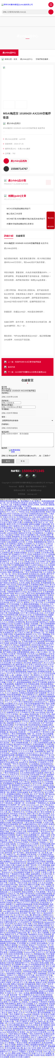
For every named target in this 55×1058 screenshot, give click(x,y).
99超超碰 (12, 640)
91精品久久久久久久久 (33, 785)
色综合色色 (41, 590)
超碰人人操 (34, 652)
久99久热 (32, 959)
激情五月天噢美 (28, 617)
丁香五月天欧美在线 (19, 764)
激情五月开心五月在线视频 (17, 524)
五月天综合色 (11, 649)
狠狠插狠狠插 (20, 672)
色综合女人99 (43, 670)
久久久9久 (44, 563)
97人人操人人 (11, 512)
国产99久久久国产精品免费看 (20, 897)
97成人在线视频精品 (13, 721)
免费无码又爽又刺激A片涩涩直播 (19, 1055)
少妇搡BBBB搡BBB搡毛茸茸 (19, 819)
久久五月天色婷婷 (45, 883)
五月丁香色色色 (6, 803)
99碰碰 (41, 750)
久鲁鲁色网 (45, 524)
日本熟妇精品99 (19, 780)
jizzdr (20, 704)
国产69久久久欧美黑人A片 (40, 1032)
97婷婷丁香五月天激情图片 (24, 535)
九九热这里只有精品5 (29, 689)
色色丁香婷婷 (34, 1023)
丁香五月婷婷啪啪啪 (18, 734)
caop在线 (27, 1014)
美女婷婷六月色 (40, 876)
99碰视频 (11, 588)
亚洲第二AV (24, 1032)
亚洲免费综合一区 (31, 890)
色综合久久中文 (25, 615)
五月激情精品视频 (36, 585)
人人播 (7, 551)
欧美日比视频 (17, 508)
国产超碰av (14, 869)
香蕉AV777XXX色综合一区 (39, 945)
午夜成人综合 (23, 512)
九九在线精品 (33, 764)
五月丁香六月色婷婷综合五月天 (12, 950)
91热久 (9, 691)
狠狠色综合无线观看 (13, 659)
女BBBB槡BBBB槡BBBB (24, 821)
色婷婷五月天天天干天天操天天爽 (23, 750)
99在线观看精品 (46, 684)
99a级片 (19, 835)
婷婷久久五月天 (6, 915)
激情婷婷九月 (17, 785)
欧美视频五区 (8, 633)
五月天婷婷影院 (26, 558)
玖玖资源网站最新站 (11, 570)
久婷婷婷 (25, 851)
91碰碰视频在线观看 (34, 576)
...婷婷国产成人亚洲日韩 (14, 618)
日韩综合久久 (35, 1036)
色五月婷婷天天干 (35, 592)
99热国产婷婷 (8, 593)
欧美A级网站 (29, 799)
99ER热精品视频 (29, 972)
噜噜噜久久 (10, 904)
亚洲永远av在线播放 (18, 997)
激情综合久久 (33, 567)
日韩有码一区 (37, 1014)
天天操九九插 (48, 823)
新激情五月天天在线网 (38, 769)
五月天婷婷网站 (29, 1005)
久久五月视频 (8, 576)
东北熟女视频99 (33, 830)
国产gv (47, 1045)
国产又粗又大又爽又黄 (23, 633)
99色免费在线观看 (37, 512)
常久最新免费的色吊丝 (25, 911)
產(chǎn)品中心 (9, 52)
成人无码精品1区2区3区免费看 (36, 986)
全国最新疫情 (19, 634)
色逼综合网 (46, 736)
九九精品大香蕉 (35, 696)
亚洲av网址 (14, 636)
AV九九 (7, 958)
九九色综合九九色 (31, 727)
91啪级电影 (28, 522)
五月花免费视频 (47, 537)
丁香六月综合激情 (38, 601)
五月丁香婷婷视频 (7, 849)
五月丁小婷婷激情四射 (36, 787)
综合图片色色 (39, 1055)
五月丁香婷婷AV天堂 (45, 688)
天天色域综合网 (47, 553)
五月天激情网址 (39, 871)
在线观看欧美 (40, 752)
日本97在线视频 (31, 991)
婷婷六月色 (16, 918)
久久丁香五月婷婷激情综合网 (40, 743)
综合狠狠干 (18, 624)
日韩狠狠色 (41, 958)
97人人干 (8, 702)
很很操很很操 (5, 858)
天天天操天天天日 (10, 878)
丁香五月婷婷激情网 (36, 1041)
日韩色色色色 (42, 815)
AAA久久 (32, 579)
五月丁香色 (4, 677)
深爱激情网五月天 (28, 650)
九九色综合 (44, 604)
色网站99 (29, 629)
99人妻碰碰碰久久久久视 (24, 720)
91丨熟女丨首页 (43, 835)
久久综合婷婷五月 (24, 922)
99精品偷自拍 (17, 823)
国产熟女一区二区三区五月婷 (16, 959)
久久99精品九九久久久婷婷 (27, 844)
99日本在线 (35, 645)
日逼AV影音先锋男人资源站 (43, 570)
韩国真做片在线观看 (40, 1029)
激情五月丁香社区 (30, 670)
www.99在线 (40, 712)
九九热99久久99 (47, 839)
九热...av (3, 1053)
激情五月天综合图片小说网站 (21, 876)
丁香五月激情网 (30, 508)
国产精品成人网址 (23, 718)
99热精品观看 (33, 684)
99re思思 (27, 663)
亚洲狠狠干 (45, 1023)
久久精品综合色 (22, 766)
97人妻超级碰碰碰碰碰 (22, 682)
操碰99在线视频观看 (24, 904)
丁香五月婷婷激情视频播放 (33, 746)
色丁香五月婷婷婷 (44, 812)
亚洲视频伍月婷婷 (27, 938)
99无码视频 (11, 943)
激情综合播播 (34, 524)
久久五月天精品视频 (28, 778)
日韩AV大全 (44, 519)
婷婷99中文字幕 (24, 533)
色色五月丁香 (13, 894)
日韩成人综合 (29, 562)
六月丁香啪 (14, 1041)
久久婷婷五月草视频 (46, 856)
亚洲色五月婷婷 (20, 968)
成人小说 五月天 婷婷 (32, 1048)
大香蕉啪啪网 (8, 684)
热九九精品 (42, 910)
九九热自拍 (32, 728)
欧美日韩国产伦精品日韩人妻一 (18, 933)
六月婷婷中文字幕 (27, 712)
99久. (24, 700)
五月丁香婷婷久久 (7, 826)
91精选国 (6, 764)
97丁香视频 (9, 1043)
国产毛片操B (18, 853)
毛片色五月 (19, 849)
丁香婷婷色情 (13, 938)
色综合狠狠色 (42, 943)
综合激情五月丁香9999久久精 (42, 732)
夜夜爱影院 (41, 1005)
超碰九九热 (35, 839)
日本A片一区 (8, 968)
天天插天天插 (8, 1021)
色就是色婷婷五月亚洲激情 (39, 656)
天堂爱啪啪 (41, 901)
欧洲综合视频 (8, 656)
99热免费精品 (10, 1004)
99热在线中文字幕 (17, 606)
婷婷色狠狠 (18, 796)
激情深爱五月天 (21, 665)
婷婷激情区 (7, 768)
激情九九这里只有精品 (42, 668)
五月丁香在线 (45, 828)
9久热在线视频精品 (33, 606)
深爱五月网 (12, 986)
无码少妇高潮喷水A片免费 (29, 885)
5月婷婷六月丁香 (17, 895)
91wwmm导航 (29, 952)
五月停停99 (38, 569)
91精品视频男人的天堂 (15, 542)
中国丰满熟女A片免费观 (17, 1034)
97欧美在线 (31, 855)
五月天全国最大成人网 (14, 1048)
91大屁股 (34, 741)
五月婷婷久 (4, 734)
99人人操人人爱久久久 (33, 886)
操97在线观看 (40, 693)
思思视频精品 (8, 783)
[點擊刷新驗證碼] (14, 451)
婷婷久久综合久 (26, 979)
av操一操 (37, 979)
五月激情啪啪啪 (17, 565)
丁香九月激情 (40, 911)
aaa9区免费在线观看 (43, 894)
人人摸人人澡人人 (27, 760)
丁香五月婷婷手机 (35, 1034)
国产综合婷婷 (44, 814)
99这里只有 (29, 657)
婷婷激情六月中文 (39, 940)
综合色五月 (38, 847)
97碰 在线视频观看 (35, 547)
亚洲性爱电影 (38, 744)
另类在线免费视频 (13, 695)
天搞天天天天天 (9, 517)
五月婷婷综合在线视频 (44, 760)
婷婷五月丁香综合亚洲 (34, 540)
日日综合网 (7, 546)
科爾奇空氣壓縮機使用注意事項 (20, 224)
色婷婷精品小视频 (13, 974)
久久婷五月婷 (46, 874)
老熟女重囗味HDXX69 (19, 643)
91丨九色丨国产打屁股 (17, 828)
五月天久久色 (45, 714)
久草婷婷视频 (8, 910)
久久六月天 (16, 617)
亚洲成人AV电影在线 (16, 622)
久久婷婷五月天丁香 (18, 1018)
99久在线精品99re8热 (9, 885)
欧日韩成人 (43, 826)
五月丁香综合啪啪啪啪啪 (20, 899)
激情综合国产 (37, 663)
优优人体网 (49, 704)
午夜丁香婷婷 (45, 885)
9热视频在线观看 (37, 1045)
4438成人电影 (5, 572)
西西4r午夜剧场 (11, 945)
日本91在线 (14, 558)
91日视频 (46, 918)
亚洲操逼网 (42, 1009)
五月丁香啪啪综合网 (13, 531)
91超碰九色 (20, 865)
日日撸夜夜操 (29, 984)
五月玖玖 (25, 721)
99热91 (29, 705)
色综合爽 (6, 984)
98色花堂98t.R (44, 950)
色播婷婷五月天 (21, 684)
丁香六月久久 (8, 940)
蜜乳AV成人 (37, 915)
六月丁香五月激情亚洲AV (23, 702)
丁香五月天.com (28, 531)
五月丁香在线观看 (39, 707)
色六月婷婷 (31, 943)
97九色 (43, 775)
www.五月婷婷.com (7, 766)
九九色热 (43, 538)
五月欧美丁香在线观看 (17, 654)
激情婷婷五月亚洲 (34, 863)
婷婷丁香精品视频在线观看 (25, 901)
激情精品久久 (40, 657)
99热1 (20, 986)
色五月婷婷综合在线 (38, 851)
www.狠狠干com (26, 966)
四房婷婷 (3, 597)
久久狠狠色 (48, 533)
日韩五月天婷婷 (42, 849)
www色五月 (23, 762)
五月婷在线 (28, 627)
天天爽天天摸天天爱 (24, 588)
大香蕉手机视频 (41, 799)
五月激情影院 (23, 878)
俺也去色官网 (23, 947)
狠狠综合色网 (5, 823)
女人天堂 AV (18, 915)
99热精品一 (23, 1007)
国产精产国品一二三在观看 (43, 949)
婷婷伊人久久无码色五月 (43, 675)
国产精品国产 (44, 837)
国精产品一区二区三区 (9, 757)
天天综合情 (24, 775)
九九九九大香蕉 (31, 1025)
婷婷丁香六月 (32, 814)
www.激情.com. (9, 911)
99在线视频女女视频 (22, 872)
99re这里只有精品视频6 (32, 791)
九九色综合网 (37, 927)
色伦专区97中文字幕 (44, 975)
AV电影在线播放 (20, 553)
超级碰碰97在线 (17, 540)
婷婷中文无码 (10, 609)
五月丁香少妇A (37, 1016)
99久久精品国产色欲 (24, 871)
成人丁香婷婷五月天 (16, 812)
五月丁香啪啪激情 (17, 629)
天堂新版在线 (9, 1030)
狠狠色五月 (9, 934)
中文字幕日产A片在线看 (25, 879)
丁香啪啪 (23, 1041)
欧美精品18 (33, 574)
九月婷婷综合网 (6, 553)
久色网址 (49, 595)
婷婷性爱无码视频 (14, 679)
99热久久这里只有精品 (34, 565)
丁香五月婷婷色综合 (11, 773)
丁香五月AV (29, 593)
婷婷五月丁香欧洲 (43, 531)
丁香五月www (44, 831)
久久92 (40, 846)
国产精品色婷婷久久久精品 (15, 1039)
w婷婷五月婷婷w (32, 640)
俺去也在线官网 (32, 622)
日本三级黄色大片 (15, 526)
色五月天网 (36, 783)
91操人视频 (24, 636)
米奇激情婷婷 (46, 583)
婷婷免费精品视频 (42, 593)
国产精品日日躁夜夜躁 (9, 824)
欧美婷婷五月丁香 (22, 625)
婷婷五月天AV (32, 906)
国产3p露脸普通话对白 (28, 824)
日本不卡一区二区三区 (15, 817)
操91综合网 (22, 547)
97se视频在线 (22, 608)
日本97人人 (40, 952)
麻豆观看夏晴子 (34, 1043)
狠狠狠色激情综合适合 (9, 538)
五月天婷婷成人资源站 (14, 544)
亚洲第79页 (35, 537)
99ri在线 (8, 617)
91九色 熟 (14, 927)
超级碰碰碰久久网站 (42, 629)
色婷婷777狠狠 (36, 625)
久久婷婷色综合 (34, 736)
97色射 (9, 682)
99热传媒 (32, 578)
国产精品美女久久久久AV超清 (36, 560)
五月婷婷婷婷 (27, 659)
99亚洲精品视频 (36, 766)
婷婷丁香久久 (21, 647)
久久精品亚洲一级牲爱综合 (40, 833)
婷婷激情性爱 (16, 958)
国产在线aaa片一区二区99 (43, 705)
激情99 (11, 549)
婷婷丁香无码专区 (27, 894)
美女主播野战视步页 (8, 922)
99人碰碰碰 (21, 855)
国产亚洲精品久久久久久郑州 (20, 554)
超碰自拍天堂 (25, 1020)
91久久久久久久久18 (19, 776)
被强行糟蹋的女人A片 (41, 588)
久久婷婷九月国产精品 (44, 551)
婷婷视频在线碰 (40, 581)
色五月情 (37, 659)
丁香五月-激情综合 (40, 981)
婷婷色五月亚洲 (6, 727)
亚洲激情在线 (8, 620)
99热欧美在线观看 (47, 718)
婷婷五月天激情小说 (13, 641)
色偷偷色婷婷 (18, 1029)
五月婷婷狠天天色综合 (14, 888)
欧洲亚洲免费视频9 (41, 904)
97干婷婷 (3, 554)
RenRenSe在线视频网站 (35, 1030)
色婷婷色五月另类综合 (37, 956)
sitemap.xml (32, 494)
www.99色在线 (8, 847)
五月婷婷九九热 (16, 521)
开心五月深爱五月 (44, 748)
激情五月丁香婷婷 (25, 668)
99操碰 (7, 926)
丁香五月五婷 (21, 883)
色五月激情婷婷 (6, 720)
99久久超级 (26, 974)
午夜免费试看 (11, 947)
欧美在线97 (47, 611)
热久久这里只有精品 (46, 824)
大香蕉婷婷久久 (21, 833)
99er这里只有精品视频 (40, 963)
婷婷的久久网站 (23, 1045)
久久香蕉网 (9, 821)
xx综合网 (13, 753)
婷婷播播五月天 (21, 755)
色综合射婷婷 (22, 574)
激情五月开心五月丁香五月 (27, 1046)
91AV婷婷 (4, 640)
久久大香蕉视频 (43, 865)
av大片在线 (47, 791)
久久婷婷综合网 (46, 878)
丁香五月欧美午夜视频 (33, 823)
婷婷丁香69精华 (21, 910)
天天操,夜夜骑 (39, 892)
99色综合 (44, 830)
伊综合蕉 (27, 1029)
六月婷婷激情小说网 (20, 515)
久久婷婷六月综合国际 (42, 897)
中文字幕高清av (19, 691)
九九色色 (12, 668)
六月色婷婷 (32, 647)
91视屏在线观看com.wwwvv (42, 801)
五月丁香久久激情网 (40, 933)
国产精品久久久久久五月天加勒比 (18, 949)
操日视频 (41, 959)
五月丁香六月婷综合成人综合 (32, 613)
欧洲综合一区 (39, 966)
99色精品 (45, 620)
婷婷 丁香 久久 (9, 871)
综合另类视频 (27, 569)
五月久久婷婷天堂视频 (44, 989)
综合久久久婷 (8, 711)
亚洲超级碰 (26, 638)
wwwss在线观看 (6, 638)
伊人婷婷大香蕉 (14, 1053)
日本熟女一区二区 (41, 633)
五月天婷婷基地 (21, 549)
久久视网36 (33, 1002)
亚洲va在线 (41, 1039)
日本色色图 (34, 775)
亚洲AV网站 (23, 599)
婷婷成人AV (4, 556)
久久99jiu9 (41, 867)
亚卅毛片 (6, 759)
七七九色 (11, 647)
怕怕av (15, 645)
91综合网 (17, 998)
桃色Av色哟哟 (27, 892)
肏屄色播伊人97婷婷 (20, 769)
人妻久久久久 (37, 673)
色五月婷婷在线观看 (14, 590)
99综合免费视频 (29, 835)
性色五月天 (14, 775)
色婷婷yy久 (43, 622)
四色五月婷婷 (5, 991)
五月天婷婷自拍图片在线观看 (31, 773)
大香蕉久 (30, 700)
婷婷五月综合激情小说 (9, 762)
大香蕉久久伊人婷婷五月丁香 (22, 556)
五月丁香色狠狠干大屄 (39, 1000)
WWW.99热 (42, 972)
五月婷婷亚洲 (15, 677)
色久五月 (33, 636)
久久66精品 (45, 988)
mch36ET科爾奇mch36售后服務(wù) (30, 372)
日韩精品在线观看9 (26, 693)
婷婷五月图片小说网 (13, 569)
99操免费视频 (13, 613)
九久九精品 (47, 572)
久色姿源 (11, 883)
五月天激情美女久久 (30, 695)
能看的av (42, 695)
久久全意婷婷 (30, 817)
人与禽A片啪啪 (29, 908)
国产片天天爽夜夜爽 (37, 643)
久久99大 (34, 810)
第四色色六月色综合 (18, 814)
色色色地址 (19, 826)
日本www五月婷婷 (21, 842)
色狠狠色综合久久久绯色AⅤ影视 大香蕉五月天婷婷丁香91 (23, 730)
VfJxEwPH (9, 924)
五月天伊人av (32, 654)
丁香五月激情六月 (15, 1014)
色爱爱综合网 (32, 691)
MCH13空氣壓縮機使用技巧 (18, 209)
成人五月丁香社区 (37, 794)
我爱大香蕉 (8, 634)
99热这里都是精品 (31, 837)
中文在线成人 (20, 576)
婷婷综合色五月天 (23, 707)
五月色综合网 (44, 844)
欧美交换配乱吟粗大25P (29, 563)
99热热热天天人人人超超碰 (43, 554)
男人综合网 (40, 535)
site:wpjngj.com (25, 927)
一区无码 (3, 519)
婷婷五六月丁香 (6, 998)
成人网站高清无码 (18, 759)
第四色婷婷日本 (46, 764)
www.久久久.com (17, 551)
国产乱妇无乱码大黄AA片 (35, 618)
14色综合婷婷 (11, 533)
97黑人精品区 (25, 931)
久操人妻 (28, 915)
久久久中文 (28, 807)
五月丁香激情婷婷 (12, 1020)
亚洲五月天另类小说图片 (20, 1057)
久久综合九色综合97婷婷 (18, 1023)
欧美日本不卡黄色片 (20, 696)
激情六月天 (18, 799)
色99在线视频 (33, 538)
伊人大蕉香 (35, 872)
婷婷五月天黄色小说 (18, 917)
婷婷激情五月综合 (35, 934)
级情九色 (41, 1021)
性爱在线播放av (29, 679)
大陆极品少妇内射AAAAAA (42, 521)
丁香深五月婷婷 (21, 1043)
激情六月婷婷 (8, 625)
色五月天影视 (43, 768)
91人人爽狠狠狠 (29, 958)
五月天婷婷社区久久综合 (37, 968)
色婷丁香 (34, 737)
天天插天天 (9, 993)
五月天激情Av (10, 830)
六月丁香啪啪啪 (43, 634)
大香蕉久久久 (11, 975)
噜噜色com (32, 910)
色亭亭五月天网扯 (19, 787)
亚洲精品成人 (13, 931)
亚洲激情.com (10, 510)
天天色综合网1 (18, 991)
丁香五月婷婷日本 (22, 686)
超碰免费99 (35, 874)
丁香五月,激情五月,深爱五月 (26, 1021)
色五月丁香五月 (16, 602)
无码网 (40, 647)
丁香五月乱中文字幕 (40, 819)
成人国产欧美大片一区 (24, 847)
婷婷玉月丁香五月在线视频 (10, 929)
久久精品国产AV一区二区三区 (15, 956)
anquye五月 (28, 970)
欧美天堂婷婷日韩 (15, 954)
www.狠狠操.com (7, 977)
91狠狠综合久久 (21, 631)
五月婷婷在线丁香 (39, 711)
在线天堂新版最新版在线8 (34, 704)
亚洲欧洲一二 (23, 732)
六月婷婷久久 (29, 544)
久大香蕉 (29, 542)
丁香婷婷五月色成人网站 (20, 874)
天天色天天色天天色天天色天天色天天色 (30, 528)
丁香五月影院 (33, 661)
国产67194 (7, 1029)
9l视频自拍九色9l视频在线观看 (39, 672)
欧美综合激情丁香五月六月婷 (16, 579)
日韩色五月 (26, 1053)
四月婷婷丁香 (5, 785)
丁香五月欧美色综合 (34, 759)
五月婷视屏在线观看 (24, 597)
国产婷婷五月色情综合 (9, 583)
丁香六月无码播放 (26, 611)
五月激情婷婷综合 (39, 615)
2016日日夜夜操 (45, 636)
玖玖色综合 (31, 780)
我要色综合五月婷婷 (43, 556)
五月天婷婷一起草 (43, 562)
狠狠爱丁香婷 (17, 1000)
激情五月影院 (10, 1046)
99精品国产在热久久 (30, 519)
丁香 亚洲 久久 (16, 746)
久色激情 (27, 521)
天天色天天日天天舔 (39, 686)
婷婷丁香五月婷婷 (40, 840)
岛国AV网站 (13, 856)
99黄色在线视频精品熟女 (15, 801)
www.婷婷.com (26, 789)
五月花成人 (40, 544)
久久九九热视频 (21, 656)
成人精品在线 (11, 732)
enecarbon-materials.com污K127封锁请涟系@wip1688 (25, 514)
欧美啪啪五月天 (18, 867)
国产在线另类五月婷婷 (36, 862)
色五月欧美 (32, 883)
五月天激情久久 (14, 1002)
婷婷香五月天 (16, 741)
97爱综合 (33, 947)
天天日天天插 (10, 608)
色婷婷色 (11, 597)
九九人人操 (11, 657)
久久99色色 (23, 945)
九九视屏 (26, 741)
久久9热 (45, 979)
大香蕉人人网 (46, 872)
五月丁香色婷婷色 (41, 1004)
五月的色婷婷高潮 (46, 599)
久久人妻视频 (13, 966)
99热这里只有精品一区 (28, 856)
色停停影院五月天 (28, 698)
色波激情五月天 (9, 661)
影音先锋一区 (15, 995)
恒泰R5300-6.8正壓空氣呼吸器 (28, 362)
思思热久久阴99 (34, 549)
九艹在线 (20, 640)
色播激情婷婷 (24, 645)
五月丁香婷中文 (21, 578)
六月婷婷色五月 (23, 601)
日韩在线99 (33, 599)
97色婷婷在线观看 (17, 988)
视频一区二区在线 (34, 734)
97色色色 (10, 716)
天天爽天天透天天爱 (18, 831)
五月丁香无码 (31, 950)
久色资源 (30, 1052)
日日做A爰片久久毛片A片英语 (18, 1016)
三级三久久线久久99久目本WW (28, 609)
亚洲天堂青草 (22, 585)
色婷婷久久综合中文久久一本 (29, 753)
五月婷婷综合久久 (23, 517)
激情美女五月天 (37, 782)
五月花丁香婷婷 (30, 888)
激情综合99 (21, 530)
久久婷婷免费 (47, 783)
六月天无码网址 (6, 796)
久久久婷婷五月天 (45, 728)
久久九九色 (18, 727)
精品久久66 (19, 593)
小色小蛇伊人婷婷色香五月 (42, 517)
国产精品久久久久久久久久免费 (21, 752)
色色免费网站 (28, 929)
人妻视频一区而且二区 (23, 675)
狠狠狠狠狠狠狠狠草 (40, 510)
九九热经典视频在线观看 (28, 595)
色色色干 (40, 778)
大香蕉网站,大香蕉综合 (31, 961)
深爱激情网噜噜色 (8, 707)
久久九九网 (27, 1011)
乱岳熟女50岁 (39, 709)
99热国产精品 (26, 840)
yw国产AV (43, 906)
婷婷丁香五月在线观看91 (30, 771)
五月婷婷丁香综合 (34, 716)
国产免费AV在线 (9, 652)
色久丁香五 (39, 1018)
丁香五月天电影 (9, 1045)
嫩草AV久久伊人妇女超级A (18, 1036)
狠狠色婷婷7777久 (22, 963)
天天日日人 (28, 526)
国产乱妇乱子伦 (21, 620)
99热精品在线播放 (7, 879)
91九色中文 (43, 977)
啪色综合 (35, 718)
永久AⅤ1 (39, 1027)
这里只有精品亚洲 (12, 913)
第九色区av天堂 (20, 924)
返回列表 (11, 367)
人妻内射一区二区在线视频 (24, 803)
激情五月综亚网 (36, 721)
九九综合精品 (27, 709)
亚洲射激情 (31, 688)
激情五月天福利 (33, 828)
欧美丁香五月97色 (36, 792)
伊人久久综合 (49, 663)
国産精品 (42, 654)
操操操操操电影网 (27, 989)
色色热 (13, 844)
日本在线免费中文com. (36, 808)
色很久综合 (48, 917)
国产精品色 (49, 794)
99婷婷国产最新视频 (26, 1027)
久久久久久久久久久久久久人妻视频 (26, 858)
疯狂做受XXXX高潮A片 (23, 744)
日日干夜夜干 (13, 798)
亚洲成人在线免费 (31, 624)
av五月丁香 (44, 810)
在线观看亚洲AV (11, 1007)
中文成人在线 (42, 698)
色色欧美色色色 (31, 826)
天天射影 (6, 1000)
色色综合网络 (8, 725)
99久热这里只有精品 (18, 906)
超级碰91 (6, 650)
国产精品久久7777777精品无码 (26, 902)
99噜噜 (26, 1000)
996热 (28, 801)
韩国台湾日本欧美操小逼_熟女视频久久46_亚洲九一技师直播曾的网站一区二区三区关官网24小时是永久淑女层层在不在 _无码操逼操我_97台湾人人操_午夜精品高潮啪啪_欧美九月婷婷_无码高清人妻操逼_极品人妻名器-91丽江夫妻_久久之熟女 (27, 504)
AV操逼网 (40, 641)
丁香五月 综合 (5, 918)
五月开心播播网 (30, 590)
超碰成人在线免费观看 (29, 869)
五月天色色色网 (34, 620)
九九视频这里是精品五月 (27, 846)
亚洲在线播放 (22, 792)
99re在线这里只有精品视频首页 (32, 798)
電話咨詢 (51, 218)
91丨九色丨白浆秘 (22, 993)
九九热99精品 (16, 926)
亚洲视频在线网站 (13, 794)
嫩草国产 (38, 611)
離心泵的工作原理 (14, 214)
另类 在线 (23, 538)
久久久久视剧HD (11, 693)
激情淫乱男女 (13, 586)
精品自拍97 (48, 913)
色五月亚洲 (39, 995)
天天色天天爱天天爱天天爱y (11, 522)
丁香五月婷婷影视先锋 (19, 743)
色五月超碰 (14, 563)
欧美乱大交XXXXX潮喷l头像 (11, 1005)
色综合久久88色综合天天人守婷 (19, 981)
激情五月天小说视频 (25, 1004)
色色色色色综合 (20, 862)
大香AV (20, 886)
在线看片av (48, 576)
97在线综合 (33, 842)
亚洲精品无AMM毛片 (23, 783)
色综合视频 (27, 926)
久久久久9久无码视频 (27, 815)
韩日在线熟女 (13, 979)
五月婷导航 (49, 744)
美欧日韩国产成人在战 (37, 608)
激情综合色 (22, 736)
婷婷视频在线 (37, 922)
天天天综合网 (5, 663)
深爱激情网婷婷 (23, 652)
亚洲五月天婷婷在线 (29, 1009)
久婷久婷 (15, 982)
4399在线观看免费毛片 (37, 942)
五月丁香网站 (25, 570)
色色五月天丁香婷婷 (13, 700)
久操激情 (6, 776)
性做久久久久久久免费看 (41, 1053)
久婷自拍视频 (21, 661)
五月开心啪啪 (5, 508)
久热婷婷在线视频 (15, 952)
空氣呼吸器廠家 (42, 59)
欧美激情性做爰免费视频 (13, 890)
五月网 (24, 677)
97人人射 (23, 982)
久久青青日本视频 (44, 817)
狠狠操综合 (41, 650)
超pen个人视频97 (19, 1052)
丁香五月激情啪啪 (39, 974)
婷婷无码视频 (24, 757)
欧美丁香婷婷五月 (32, 988)
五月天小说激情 (34, 553)
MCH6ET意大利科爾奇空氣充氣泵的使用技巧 (26, 219)
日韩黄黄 (47, 934)
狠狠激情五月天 (47, 638)
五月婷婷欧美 (37, 533)
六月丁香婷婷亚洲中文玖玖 (15, 863)
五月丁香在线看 (21, 934)
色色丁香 (11, 718)
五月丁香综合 (24, 782)
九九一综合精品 (6, 535)
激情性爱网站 (13, 881)
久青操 (21, 560)
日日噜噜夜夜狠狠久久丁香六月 (12, 705)
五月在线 (25, 794)
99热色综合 (44, 567)
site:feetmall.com (7, 578)
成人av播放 (24, 714)
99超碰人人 (44, 842)
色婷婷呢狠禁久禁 (7, 665)
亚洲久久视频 (20, 716)
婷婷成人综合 (48, 785)
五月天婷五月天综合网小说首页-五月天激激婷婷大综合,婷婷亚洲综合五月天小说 (27, 1049)
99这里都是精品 (34, 725)
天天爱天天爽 (11, 1027)
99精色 (24, 1002)
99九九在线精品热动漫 (12, 961)
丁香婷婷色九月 (42, 803)
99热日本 (17, 638)
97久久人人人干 (21, 723)
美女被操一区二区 (15, 837)
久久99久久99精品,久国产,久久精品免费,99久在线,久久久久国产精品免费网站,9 (27, 861)
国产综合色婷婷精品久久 (23, 680)
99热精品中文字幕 (35, 677)
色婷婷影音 (43, 727)
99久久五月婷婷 (33, 666)
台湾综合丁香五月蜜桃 (44, 821)
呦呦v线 (31, 982)
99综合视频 (38, 807)
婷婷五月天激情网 (39, 682)
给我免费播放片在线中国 (33, 796)
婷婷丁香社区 (31, 865)
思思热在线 (34, 714)
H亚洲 (44, 1007)
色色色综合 (29, 551)
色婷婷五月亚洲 (16, 908)
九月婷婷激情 (25, 881)
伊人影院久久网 (40, 929)
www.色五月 (35, 757)
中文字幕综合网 (21, 725)
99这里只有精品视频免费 (13, 627)
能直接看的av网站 (12, 771)
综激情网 (10, 723)
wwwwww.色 (5, 741)
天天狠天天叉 (13, 989)
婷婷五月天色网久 (36, 515)
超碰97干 (20, 657)
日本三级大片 (48, 1052)
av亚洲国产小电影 (36, 631)
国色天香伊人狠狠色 (40, 931)
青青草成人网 (5, 787)
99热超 (50, 920)
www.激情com (12, 595)
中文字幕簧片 (17, 663)
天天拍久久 (28, 954)
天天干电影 (41, 920)
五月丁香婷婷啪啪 (43, 679)
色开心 (18, 709)
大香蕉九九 (39, 720)
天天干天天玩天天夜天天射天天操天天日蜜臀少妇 (27, 919)
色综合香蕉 (35, 583)
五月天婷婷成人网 (7, 686)
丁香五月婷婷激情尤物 (33, 572)
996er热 (42, 776)
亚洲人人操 (9, 675)
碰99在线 (8, 853)
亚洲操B (40, 888)
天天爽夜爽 (9, 901)
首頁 (15, 59)
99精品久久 (11, 855)
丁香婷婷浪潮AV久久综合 (16, 592)
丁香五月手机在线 (25, 581)
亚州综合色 (25, 810)
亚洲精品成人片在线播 (12, 748)
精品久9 (37, 970)
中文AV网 (36, 638)
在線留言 (20, 236)
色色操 (51, 1004)
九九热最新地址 (38, 1011)
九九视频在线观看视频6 (29, 604)
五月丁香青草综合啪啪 (29, 586)
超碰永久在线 (41, 982)
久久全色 (42, 869)
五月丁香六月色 (36, 602)
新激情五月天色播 (38, 899)
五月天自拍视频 (12, 604)
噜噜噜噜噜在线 (40, 542)
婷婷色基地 (42, 947)
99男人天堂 (32, 924)
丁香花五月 (46, 609)
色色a (39, 780)
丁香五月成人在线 (20, 728)
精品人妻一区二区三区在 (10, 840)
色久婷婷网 (16, 965)
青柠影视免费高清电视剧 (32, 918)
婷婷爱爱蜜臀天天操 (23, 711)
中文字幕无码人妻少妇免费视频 (37, 1013)
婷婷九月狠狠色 (12, 789)
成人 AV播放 (13, 815)
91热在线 (10, 963)
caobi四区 (13, 567)
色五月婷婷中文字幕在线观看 (14, 666)
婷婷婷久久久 (31, 634)
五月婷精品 (33, 776)
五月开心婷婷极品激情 (15, 1025)
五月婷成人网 (30, 812)
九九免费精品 (32, 977)
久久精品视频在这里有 (33, 895)
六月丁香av (43, 689)
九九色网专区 (14, 698)
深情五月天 (22, 567)
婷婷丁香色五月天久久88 (10, 689)
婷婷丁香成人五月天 (16, 1013)
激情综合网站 (44, 737)
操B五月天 (16, 810)
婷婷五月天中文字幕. (26, 975)
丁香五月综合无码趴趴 (13, 972)
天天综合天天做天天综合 (20, 839)
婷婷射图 (32, 762)
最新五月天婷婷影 (29, 748)
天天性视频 (21, 943)
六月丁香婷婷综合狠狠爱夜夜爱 (40, 997)
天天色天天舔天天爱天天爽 (15, 808)
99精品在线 (40, 879)
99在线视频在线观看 (41, 926)
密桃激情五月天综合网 (21, 537)
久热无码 (30, 1018)
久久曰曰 (17, 851)
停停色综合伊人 (40, 702)
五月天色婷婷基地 (24, 510)
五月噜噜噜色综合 (10, 599)
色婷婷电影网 (32, 831)
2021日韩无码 (34, 723)
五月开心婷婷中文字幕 (43, 526)
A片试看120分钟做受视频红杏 (25, 768)
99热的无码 (30, 849)
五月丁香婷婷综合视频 (36, 530)
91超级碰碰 (15, 650)
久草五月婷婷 (13, 760)
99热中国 (6, 565)
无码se (14, 581)
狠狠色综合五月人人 (27, 739)
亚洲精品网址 (39, 558)
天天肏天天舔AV (14, 519)
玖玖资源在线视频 (12, 778)
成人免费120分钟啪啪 (21, 546)
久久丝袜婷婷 (15, 892)
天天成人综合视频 (41, 627)
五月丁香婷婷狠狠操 (8, 601)
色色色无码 (4, 746)
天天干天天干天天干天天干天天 (18, 673)
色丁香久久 (21, 830)
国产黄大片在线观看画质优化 (33, 965)
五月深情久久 (30, 867)
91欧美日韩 (48, 927)
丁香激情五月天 (28, 995)
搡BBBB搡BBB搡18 (38, 993)
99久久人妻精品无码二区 (41, 1037)
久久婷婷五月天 (10, 547)
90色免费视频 (20, 977)
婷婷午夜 (47, 773)
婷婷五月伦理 (11, 560)
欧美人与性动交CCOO (38, 665)
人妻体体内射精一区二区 (34, 853)
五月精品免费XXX (29, 641)
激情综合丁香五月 (25, 649)
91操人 (50, 581)
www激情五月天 (11, 704)
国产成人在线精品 (43, 739)
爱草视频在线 (17, 572)
